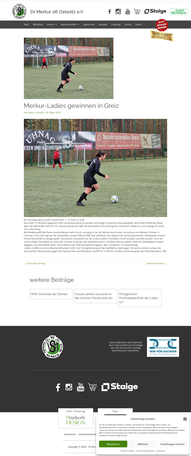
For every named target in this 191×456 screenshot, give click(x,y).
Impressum (160, 451)
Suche (128, 24)
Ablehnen (143, 444)
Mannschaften (68, 24)
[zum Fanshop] (137, 11)
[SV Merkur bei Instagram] (118, 11)
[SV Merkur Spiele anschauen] (155, 11)
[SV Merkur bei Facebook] (108, 11)
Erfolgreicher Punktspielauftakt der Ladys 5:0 (138, 298)
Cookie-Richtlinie (127, 451)
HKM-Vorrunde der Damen (48, 294)
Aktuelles (38, 24)
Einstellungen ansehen (172, 444)
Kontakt (103, 24)
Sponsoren (89, 24)
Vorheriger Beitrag (35, 263)
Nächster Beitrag (157, 263)
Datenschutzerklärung (145, 451)
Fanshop (116, 24)
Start (26, 24)
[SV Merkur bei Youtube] (127, 11)
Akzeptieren (113, 444)
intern (138, 24)
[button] (185, 418)
